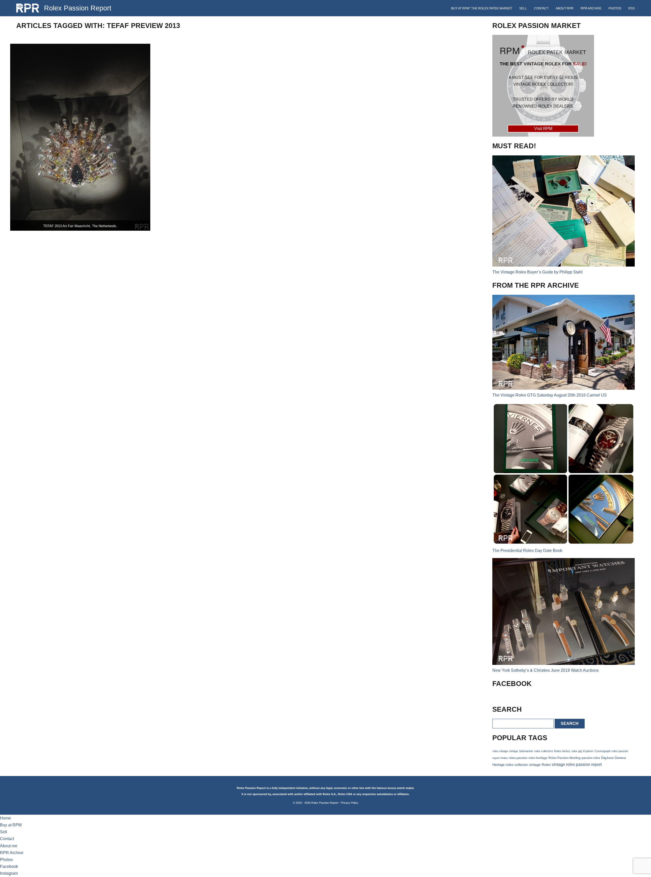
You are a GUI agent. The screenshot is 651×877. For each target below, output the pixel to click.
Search (570, 723)
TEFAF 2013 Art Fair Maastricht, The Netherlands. (80, 226)
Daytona (607, 758)
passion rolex (591, 758)
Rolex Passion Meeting (565, 758)
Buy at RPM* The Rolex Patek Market (481, 8)
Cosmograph (603, 751)
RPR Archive (591, 8)
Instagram (9, 873)
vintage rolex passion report (577, 764)
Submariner (526, 751)
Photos (615, 8)
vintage (513, 751)
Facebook (9, 866)
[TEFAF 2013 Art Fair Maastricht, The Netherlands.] (80, 137)
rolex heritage (538, 758)
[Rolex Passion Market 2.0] (543, 86)
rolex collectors (543, 751)
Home (5, 818)
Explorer (588, 751)
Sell (523, 8)
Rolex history (562, 751)
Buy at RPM (11, 825)
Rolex (504, 757)
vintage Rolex (540, 765)
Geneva (620, 758)
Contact (541, 8)
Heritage (498, 765)
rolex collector (517, 765)
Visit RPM (543, 128)
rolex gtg (576, 751)
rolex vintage (500, 751)
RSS (631, 8)
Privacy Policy (349, 802)
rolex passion (518, 757)
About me (8, 846)
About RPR (564, 8)
